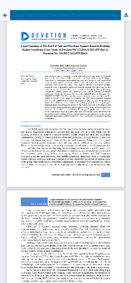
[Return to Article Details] (5, 15)
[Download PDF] (126, 15)
